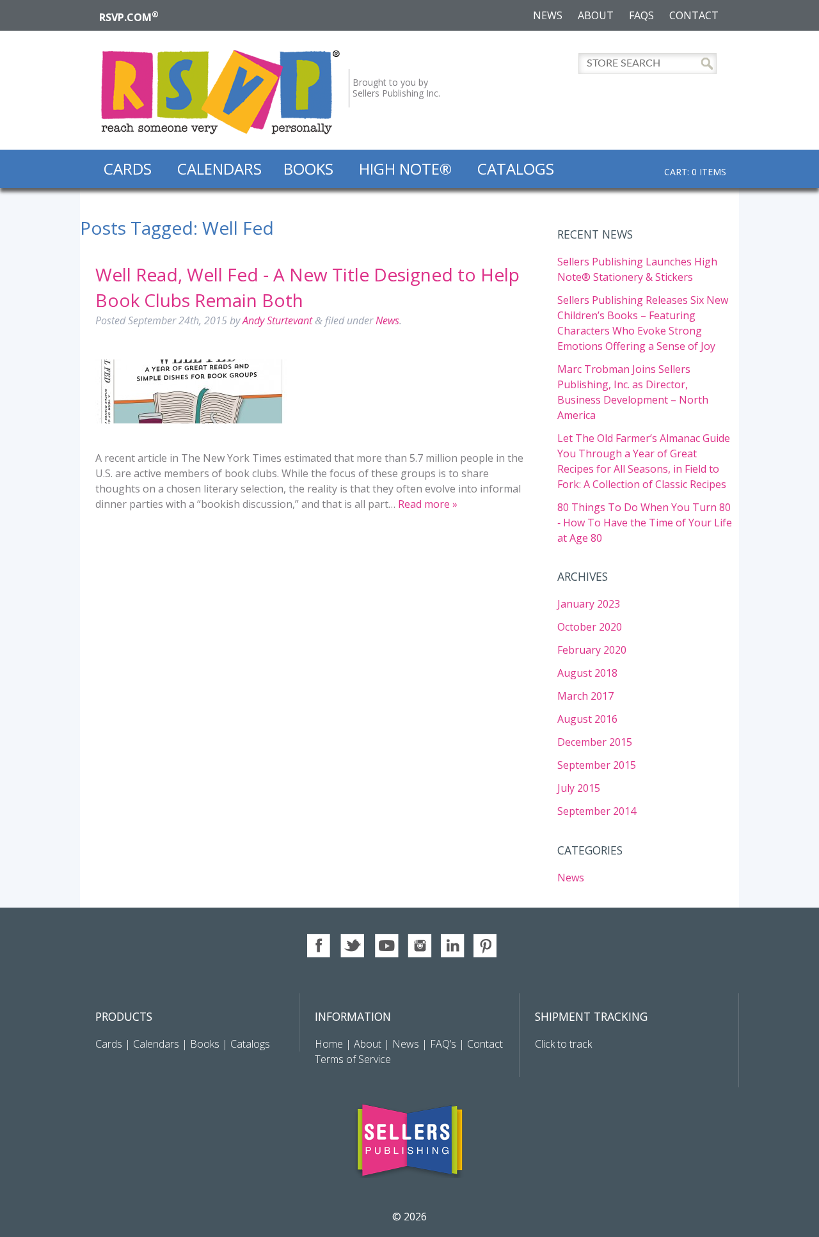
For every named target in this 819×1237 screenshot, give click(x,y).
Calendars (219, 168)
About (596, 15)
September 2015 (596, 765)
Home (330, 1044)
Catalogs (515, 168)
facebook (319, 945)
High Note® (405, 168)
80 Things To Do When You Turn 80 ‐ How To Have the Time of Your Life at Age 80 (644, 522)
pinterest (485, 945)
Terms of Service (353, 1059)
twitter (352, 945)
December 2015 (594, 742)
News (547, 15)
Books (308, 168)
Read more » (427, 504)
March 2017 (585, 696)
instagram (419, 945)
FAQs (641, 15)
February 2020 (591, 650)
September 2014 (596, 811)
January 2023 (588, 604)
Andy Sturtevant (277, 320)
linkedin (452, 945)
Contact (694, 15)
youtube (386, 945)
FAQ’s (443, 1044)
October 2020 (589, 627)
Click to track (563, 1044)
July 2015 (578, 788)
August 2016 (587, 719)
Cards (128, 168)
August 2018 (587, 673)
